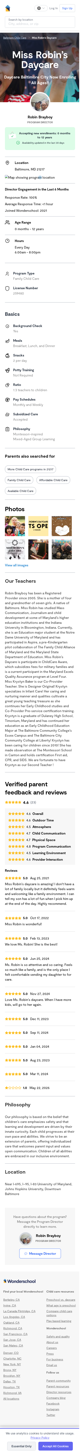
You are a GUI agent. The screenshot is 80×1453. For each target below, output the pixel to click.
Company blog (56, 1397)
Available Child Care (20, 491)
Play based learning (58, 1321)
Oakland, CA (11, 1322)
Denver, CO (11, 1352)
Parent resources (57, 1386)
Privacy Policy (40, 1437)
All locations (11, 1398)
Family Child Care (19, 480)
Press (50, 1353)
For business (54, 1359)
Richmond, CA (12, 1328)
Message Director (42, 1253)
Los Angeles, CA (14, 1317)
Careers (51, 1348)
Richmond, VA (12, 1393)
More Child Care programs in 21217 (30, 469)
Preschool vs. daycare (60, 1299)
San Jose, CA (12, 1339)
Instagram (52, 1409)
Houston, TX (11, 1387)
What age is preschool (61, 1305)
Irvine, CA (9, 1305)
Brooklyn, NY (11, 1375)
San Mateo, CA (13, 1345)
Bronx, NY (9, 1370)
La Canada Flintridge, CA (19, 1311)
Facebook (52, 1403)
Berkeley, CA (11, 1299)
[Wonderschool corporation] (40, 1281)
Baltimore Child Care (14, 37)
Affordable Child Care (53, 480)
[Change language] (41, 8)
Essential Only (21, 1446)
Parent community (58, 1380)
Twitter (50, 1415)
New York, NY (12, 1364)
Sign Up (67, 8)
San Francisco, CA (15, 1334)
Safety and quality (58, 1336)
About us (52, 1342)
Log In (53, 8)
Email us (51, 1365)
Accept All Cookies (55, 1446)
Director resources (58, 1392)
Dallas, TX (9, 1381)
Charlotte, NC (12, 1358)
